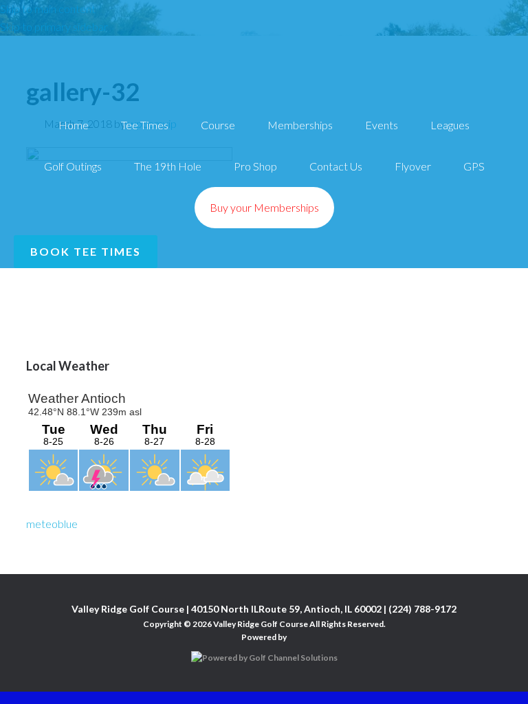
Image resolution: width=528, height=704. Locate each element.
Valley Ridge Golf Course (264, 46)
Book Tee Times (85, 251)
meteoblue (52, 523)
